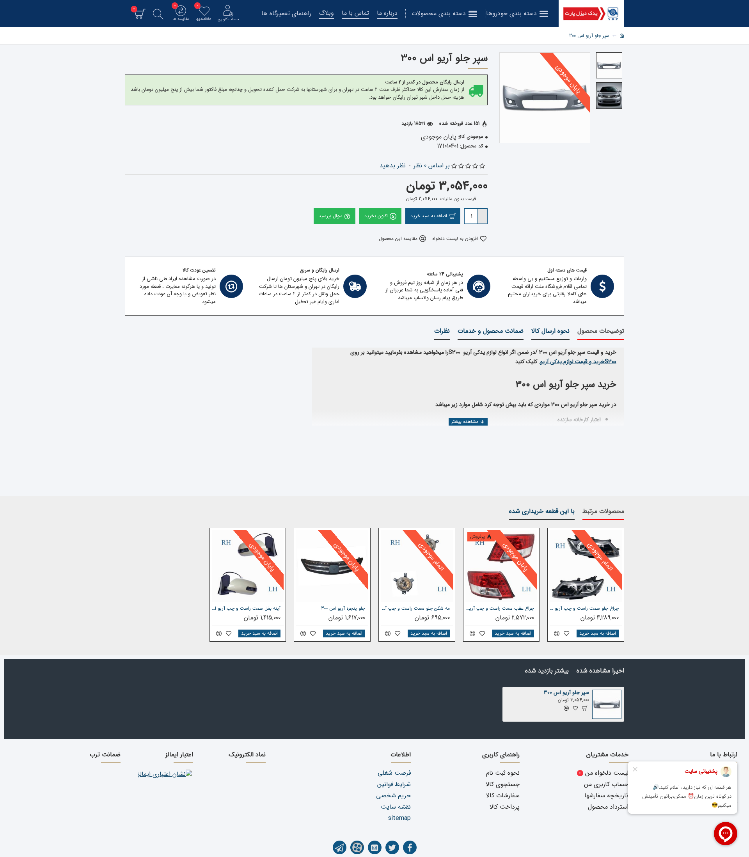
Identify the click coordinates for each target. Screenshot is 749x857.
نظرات (442, 331)
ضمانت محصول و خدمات (491, 331)
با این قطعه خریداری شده (542, 511)
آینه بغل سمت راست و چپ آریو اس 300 (246, 608)
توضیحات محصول (600, 331)
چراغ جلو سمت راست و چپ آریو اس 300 (584, 608)
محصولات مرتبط (603, 511)
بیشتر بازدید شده (547, 671)
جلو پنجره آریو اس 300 (343, 608)
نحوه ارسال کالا (550, 331)
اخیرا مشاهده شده (600, 671)
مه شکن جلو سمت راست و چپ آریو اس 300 (415, 608)
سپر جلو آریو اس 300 (566, 693)
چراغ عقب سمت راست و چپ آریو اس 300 (499, 608)
